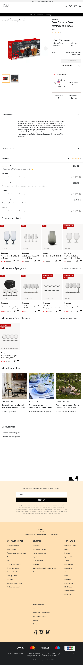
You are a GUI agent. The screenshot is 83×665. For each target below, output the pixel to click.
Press (35, 624)
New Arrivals (68, 564)
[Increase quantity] (58, 61)
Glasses (11, 19)
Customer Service (13, 545)
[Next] (46, 48)
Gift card (36, 572)
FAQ (8, 560)
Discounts (67, 594)
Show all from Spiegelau (70, 268)
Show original (23, 177)
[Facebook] (34, 632)
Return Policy (11, 549)
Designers (67, 553)
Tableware (5, 19)
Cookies (10, 579)
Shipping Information (14, 564)
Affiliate (35, 620)
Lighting (35, 557)
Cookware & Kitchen (40, 549)
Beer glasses (20, 19)
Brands (66, 549)
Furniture (36, 564)
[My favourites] (70, 5)
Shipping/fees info (73, 83)
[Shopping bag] (75, 5)
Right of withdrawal (13, 587)
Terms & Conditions (13, 572)
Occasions (67, 572)
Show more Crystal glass (11, 433)
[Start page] (5, 5)
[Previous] (4, 48)
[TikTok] (48, 632)
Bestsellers (68, 568)
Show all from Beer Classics (69, 318)
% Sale (66, 560)
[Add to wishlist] (14, 261)
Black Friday (68, 587)
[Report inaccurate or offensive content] (80, 177)
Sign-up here (74, 44)
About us (36, 609)
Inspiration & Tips (70, 545)
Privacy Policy (12, 575)
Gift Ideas (67, 579)
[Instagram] (41, 632)
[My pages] (65, 5)
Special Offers (69, 557)
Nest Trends (68, 583)
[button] (56, 33)
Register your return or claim (16, 553)
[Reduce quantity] (53, 61)
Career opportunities (40, 616)
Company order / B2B (14, 583)
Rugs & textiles (38, 560)
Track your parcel (13, 568)
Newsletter (10, 557)
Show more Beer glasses (11, 436)
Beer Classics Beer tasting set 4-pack (13, 21)
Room (66, 575)
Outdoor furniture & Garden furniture (45, 568)
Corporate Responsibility (41, 612)
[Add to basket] (18, 261)
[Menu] (80, 5)
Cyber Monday (69, 591)
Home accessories (39, 553)
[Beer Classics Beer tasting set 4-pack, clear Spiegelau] (24, 48)
